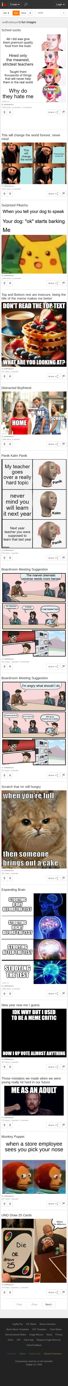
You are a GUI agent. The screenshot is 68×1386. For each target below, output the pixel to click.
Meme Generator (48, 1324)
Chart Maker (56, 1329)
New (23, 13)
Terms (11, 1340)
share (51, 112)
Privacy (59, 1334)
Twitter (22, 1353)
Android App (34, 1353)
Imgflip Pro (17, 1324)
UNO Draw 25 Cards (16, 1215)
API (18, 1340)
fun (5, 13)
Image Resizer (36, 1334)
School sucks (11, 30)
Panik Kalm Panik (14, 455)
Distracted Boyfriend (16, 388)
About (49, 1334)
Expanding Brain (13, 889)
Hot (16, 13)
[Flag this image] (64, 112)
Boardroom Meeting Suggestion (24, 569)
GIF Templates (39, 1329)
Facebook (11, 1353)
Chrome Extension (52, 1353)
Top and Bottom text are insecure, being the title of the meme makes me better (33, 296)
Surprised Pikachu (14, 205)
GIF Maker (31, 1324)
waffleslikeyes (10, 22)
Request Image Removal (48, 1340)
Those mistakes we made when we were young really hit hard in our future (31, 1080)
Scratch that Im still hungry (21, 787)
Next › (48, 1304)
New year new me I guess (20, 1005)
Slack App (29, 1340)
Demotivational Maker (15, 1334)
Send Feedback (34, 1345)
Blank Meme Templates (17, 1329)
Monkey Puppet (12, 1136)
